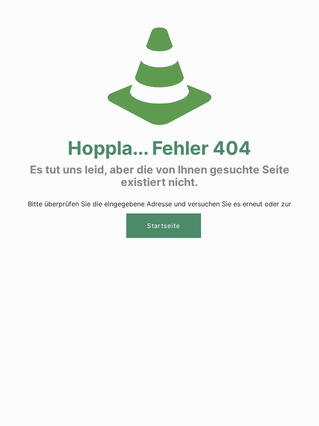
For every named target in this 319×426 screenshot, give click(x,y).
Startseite (163, 226)
